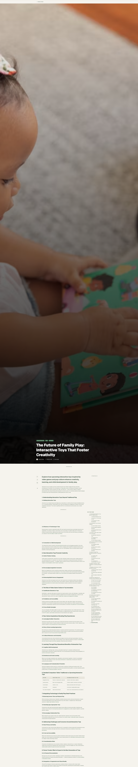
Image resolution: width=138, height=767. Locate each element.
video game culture (65, 488)
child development (59, 545)
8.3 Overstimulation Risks (95, 583)
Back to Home (40, 1)
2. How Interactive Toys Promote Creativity (95, 524)
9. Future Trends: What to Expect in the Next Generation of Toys (95, 585)
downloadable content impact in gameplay (54, 562)
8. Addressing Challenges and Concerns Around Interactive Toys (95, 578)
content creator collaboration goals (71, 717)
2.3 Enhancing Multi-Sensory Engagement (96, 530)
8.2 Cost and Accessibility (95, 581)
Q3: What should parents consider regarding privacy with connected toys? (96, 613)
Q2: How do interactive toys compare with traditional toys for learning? (96, 610)
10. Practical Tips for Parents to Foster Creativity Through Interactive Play (94, 596)
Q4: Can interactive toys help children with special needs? (96, 617)
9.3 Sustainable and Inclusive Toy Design (96, 593)
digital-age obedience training (53, 702)
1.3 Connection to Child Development (95, 521)
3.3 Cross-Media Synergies (96, 540)
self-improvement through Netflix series (58, 632)
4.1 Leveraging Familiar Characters (95, 545)
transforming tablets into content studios (50, 583)
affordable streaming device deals (77, 737)
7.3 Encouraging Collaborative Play (96, 575)
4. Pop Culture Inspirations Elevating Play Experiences (95, 542)
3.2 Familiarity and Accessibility (94, 538)
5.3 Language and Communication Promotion (95, 561)
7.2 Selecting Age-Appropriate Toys (96, 573)
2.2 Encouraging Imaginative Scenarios (96, 528)
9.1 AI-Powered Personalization (94, 588)
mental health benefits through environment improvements (53, 746)
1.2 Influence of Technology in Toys (96, 519)
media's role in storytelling (61, 573)
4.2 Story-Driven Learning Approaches (95, 547)
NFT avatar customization (49, 612)
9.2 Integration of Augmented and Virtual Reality (96, 590)
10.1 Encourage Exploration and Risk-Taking (96, 599)
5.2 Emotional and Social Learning (95, 559)
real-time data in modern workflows (55, 533)
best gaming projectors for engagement (61, 708)
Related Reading (94, 622)
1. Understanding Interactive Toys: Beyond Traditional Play (95, 515)
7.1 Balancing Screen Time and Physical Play (96, 570)
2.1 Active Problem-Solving (96, 525)
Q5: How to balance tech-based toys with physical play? (95, 620)
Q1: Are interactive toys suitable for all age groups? (96, 607)
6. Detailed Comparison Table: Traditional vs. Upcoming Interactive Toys (95, 564)
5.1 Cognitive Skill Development (94, 556)
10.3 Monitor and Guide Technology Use (95, 604)
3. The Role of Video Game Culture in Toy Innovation (95, 533)
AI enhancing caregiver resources (55, 669)
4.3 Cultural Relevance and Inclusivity (96, 550)
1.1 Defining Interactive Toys (96, 516)
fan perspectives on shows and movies (58, 624)
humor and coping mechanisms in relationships (62, 659)
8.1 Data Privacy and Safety (96, 580)
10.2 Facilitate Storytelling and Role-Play (96, 602)
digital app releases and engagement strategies (68, 596)
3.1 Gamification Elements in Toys (96, 536)
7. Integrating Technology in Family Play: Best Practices (95, 568)
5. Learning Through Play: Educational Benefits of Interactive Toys (95, 553)
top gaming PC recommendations (77, 604)
